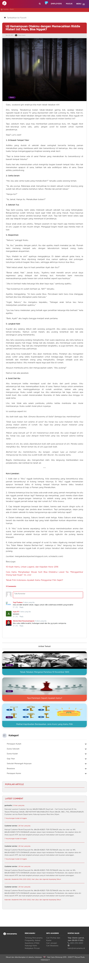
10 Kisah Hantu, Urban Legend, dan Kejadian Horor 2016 (32, 567)
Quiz (12, 9)
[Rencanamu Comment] (44, 608)
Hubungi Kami (31, 946)
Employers (56, 4)
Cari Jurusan (51, 943)
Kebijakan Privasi (32, 948)
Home (5, 9)
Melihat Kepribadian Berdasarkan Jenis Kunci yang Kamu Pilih (44, 724)
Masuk (69, 4)
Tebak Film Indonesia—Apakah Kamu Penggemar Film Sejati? (34, 580)
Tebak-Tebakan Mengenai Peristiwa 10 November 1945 (44, 672)
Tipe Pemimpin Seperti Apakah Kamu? (44, 698)
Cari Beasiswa (52, 946)
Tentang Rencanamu (34, 938)
